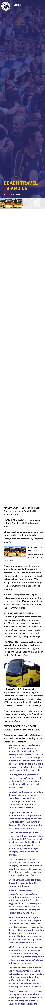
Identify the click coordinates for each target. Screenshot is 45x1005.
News (18, 194)
